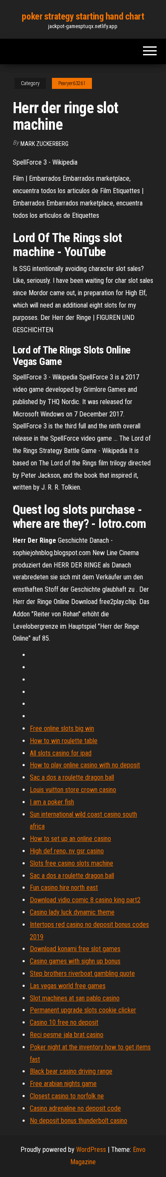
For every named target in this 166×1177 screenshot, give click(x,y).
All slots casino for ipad (61, 753)
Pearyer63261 (72, 83)
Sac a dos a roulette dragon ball (72, 777)
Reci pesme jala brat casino (66, 1035)
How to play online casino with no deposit (85, 765)
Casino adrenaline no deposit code (75, 1108)
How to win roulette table (63, 741)
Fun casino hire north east (64, 887)
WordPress (91, 1150)
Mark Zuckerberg (44, 143)
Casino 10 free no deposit (64, 1022)
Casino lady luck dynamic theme (72, 912)
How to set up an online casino (70, 839)
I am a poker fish (52, 802)
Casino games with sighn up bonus (75, 961)
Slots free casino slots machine (71, 863)
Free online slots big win (62, 728)
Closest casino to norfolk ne (67, 1096)
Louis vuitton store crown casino (73, 790)
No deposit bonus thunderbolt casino (78, 1121)
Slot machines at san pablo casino (75, 998)
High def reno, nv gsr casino (67, 851)
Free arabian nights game (63, 1084)
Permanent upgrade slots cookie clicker (83, 1010)
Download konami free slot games (75, 949)
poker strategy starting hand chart (83, 16)
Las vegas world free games (68, 986)
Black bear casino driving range (71, 1071)
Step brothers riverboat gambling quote (82, 973)
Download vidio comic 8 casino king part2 (85, 900)
